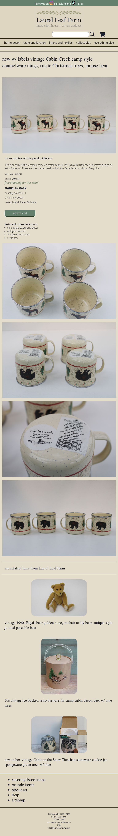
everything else (104, 42)
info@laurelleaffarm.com (59, 827)
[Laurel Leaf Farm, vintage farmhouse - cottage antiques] (59, 18)
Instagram (60, 3)
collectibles (83, 42)
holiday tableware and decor (22, 227)
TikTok (79, 3)
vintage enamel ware (18, 234)
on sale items (23, 784)
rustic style (13, 238)
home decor (12, 42)
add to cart (20, 213)
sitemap (18, 800)
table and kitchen (34, 42)
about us (19, 789)
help (15, 794)
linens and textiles (61, 42)
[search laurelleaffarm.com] (93, 34)
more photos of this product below (28, 158)
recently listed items (28, 779)
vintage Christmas (16, 231)
